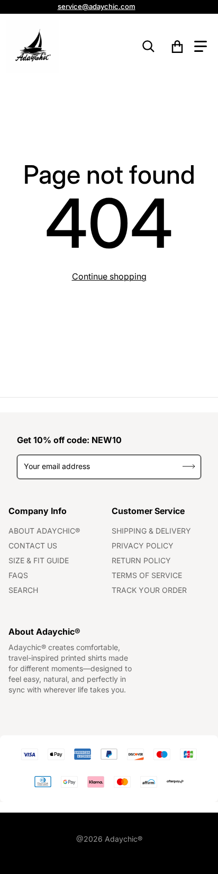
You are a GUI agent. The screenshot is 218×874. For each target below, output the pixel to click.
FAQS (18, 575)
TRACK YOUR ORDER (149, 589)
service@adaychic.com (96, 6)
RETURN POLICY (141, 560)
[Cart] (177, 46)
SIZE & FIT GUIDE (38, 560)
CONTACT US (32, 545)
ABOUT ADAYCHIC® (44, 530)
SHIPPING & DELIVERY (151, 530)
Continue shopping (109, 276)
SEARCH (23, 589)
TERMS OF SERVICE (147, 575)
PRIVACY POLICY (143, 545)
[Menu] (200, 46)
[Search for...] (148, 46)
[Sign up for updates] (189, 466)
